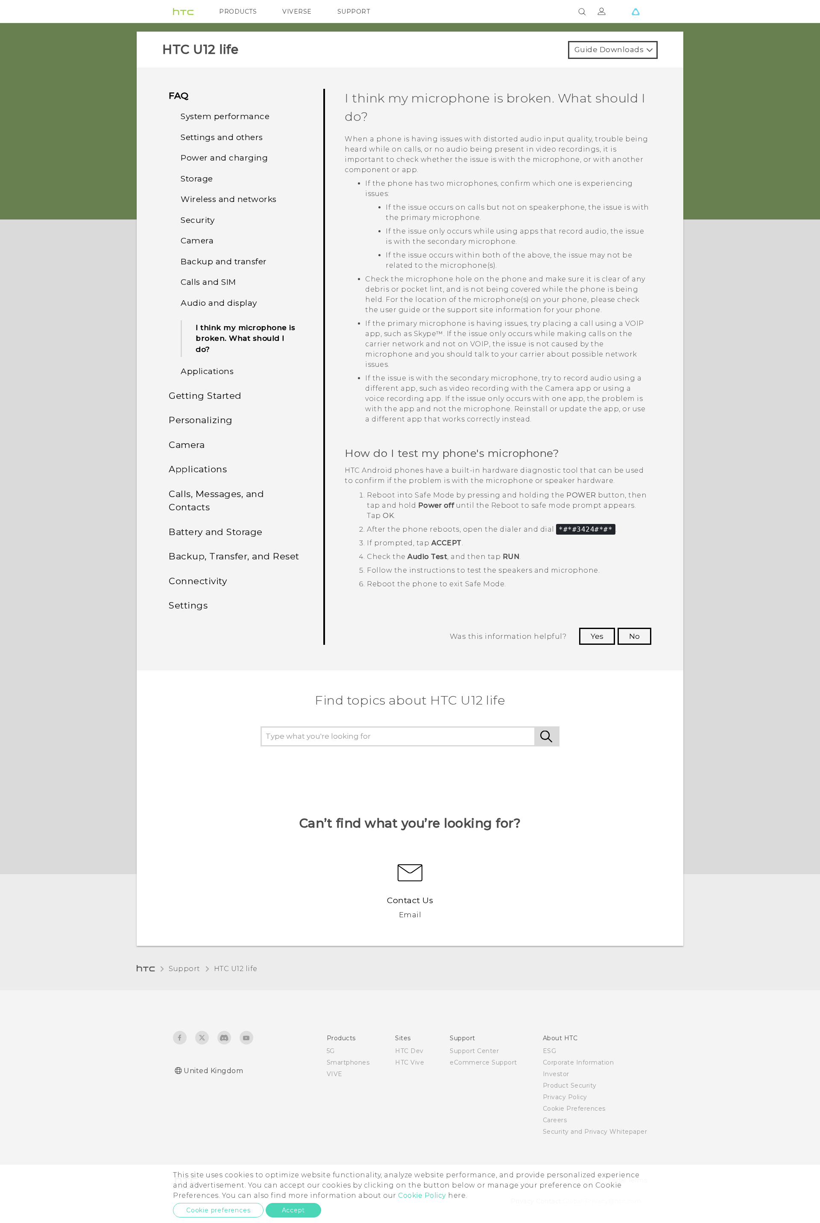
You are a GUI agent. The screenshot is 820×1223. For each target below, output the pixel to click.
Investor (556, 1074)
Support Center (474, 1051)
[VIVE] (635, 11)
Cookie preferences (218, 1210)
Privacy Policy (565, 1097)
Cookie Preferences (574, 1108)
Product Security (570, 1085)
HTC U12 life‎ (236, 969)
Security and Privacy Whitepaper (595, 1131)
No (634, 636)
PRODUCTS (238, 11)
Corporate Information (578, 1062)
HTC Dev (409, 1051)
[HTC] (183, 11)
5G (331, 1051)
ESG (549, 1051)
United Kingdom (213, 1071)
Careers (555, 1120)
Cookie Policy (422, 1195)
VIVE (335, 1074)
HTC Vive (409, 1062)
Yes (597, 636)
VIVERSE (297, 11)
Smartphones (348, 1062)
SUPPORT (353, 11)
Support (184, 969)
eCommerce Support (483, 1062)
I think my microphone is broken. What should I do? (245, 338)
